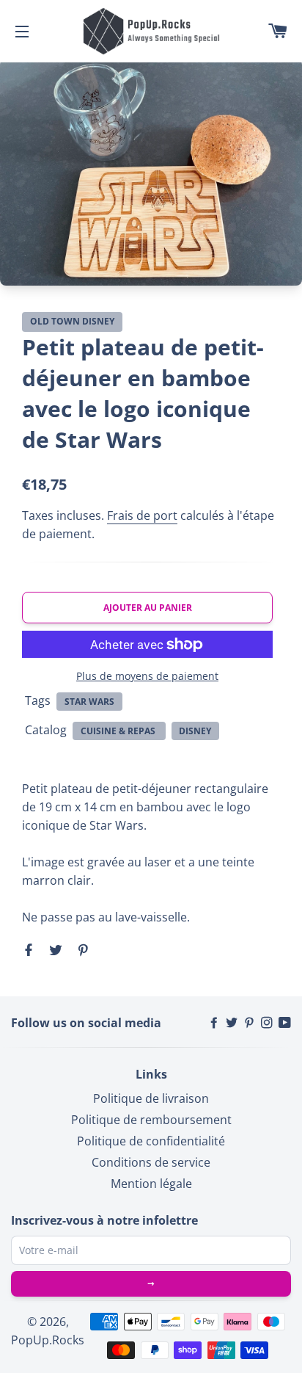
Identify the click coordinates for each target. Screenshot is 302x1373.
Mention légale (151, 1183)
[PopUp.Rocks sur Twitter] (233, 1023)
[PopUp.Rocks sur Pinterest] (250, 1023)
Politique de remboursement (151, 1120)
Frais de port (142, 515)
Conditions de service (151, 1162)
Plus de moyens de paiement (147, 676)
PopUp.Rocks (47, 1340)
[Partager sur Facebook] (30, 949)
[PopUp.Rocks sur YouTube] (285, 1023)
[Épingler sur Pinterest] (81, 949)
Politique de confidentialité (151, 1141)
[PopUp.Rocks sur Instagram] (268, 1023)
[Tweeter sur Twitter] (54, 949)
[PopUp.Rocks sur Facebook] (215, 1023)
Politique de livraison (151, 1098)
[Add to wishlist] (258, 322)
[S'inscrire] (151, 1284)
